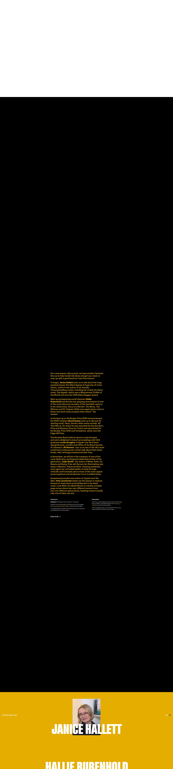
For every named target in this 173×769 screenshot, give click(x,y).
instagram (156, 5)
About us (74, 5)
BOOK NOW (164, 5)
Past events (93, 5)
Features (102, 5)
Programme (64, 5)
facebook (154, 5)
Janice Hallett (86, 728)
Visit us (110, 5)
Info (166, 715)
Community (83, 5)
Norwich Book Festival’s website (61, 506)
